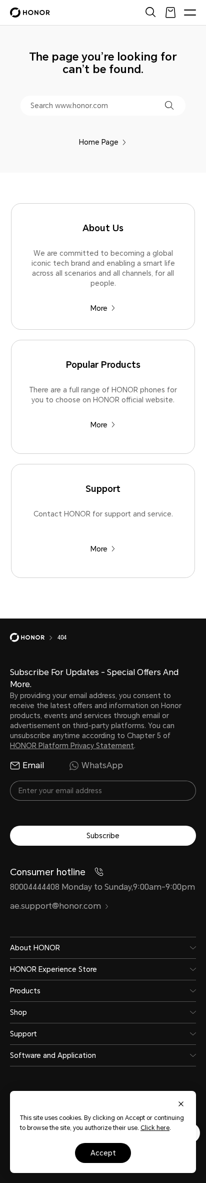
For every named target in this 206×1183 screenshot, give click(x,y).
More (99, 308)
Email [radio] (33, 765)
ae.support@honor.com (55, 906)
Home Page (98, 142)
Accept (103, 1153)
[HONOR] (34, 638)
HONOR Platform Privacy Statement (72, 746)
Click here (155, 1127)
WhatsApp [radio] (102, 765)
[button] (169, 105)
